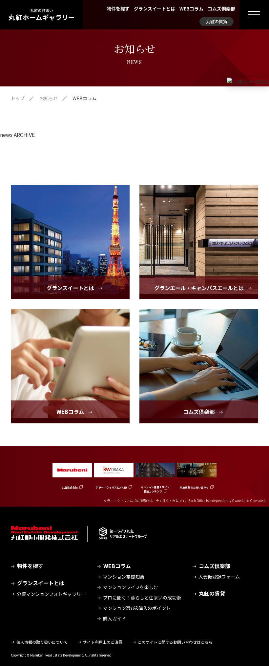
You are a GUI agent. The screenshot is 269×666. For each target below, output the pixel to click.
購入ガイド (114, 618)
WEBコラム (191, 8)
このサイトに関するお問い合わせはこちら (175, 642)
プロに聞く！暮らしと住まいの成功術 (142, 597)
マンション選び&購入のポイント (137, 608)
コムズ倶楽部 (221, 8)
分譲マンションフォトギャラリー (51, 594)
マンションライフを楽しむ (130, 587)
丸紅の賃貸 (216, 21)
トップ (18, 98)
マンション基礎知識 (123, 576)
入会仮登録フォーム (219, 576)
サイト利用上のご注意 (102, 642)
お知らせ (48, 98)
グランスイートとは (154, 8)
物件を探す (118, 8)
